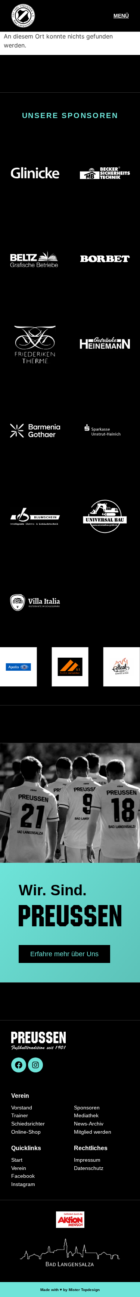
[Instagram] (35, 1064)
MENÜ (121, 16)
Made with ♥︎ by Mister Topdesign (70, 1290)
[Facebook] (18, 1064)
